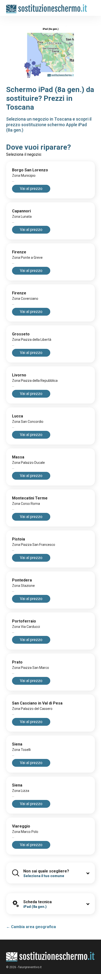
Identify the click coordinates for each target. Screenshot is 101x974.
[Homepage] (46, 6)
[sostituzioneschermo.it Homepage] (50, 956)
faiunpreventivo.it (30, 967)
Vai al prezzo (31, 188)
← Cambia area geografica (31, 926)
